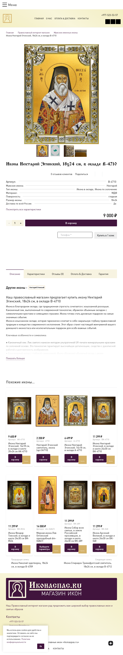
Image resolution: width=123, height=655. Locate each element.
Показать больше (15, 358)
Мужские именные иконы (66, 32)
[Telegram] (118, 21)
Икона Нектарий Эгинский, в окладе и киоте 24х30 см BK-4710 (103, 447)
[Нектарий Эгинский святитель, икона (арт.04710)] (47, 411)
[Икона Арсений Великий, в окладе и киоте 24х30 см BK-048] (104, 495)
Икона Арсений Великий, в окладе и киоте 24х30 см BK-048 (104, 536)
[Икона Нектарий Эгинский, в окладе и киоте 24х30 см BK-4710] (104, 411)
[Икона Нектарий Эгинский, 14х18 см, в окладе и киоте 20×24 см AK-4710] (19, 411)
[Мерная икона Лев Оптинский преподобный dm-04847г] (47, 495)
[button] (9, 4)
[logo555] (7, 18)
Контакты (83, 18)
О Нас (49, 18)
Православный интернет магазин (34, 32)
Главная (39, 18)
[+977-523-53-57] (7, 621)
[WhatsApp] (113, 21)
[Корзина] (113, 4)
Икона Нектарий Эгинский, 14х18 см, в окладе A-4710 (75, 447)
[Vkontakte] (107, 21)
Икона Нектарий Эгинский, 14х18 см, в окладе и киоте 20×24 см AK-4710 (19, 447)
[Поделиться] (91, 174)
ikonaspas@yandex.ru (19, 625)
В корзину (71, 223)
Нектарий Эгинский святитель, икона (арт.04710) (47, 447)
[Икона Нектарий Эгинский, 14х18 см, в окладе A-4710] (75, 411)
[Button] (119, 4)
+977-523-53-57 (16, 621)
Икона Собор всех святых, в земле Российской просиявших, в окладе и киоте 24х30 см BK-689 (74, 534)
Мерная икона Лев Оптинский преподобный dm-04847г (46, 536)
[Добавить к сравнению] (114, 174)
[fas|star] (110, 643)
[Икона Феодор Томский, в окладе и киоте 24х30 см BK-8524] (19, 495)
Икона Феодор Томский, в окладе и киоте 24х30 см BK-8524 (19, 536)
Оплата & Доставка (64, 18)
